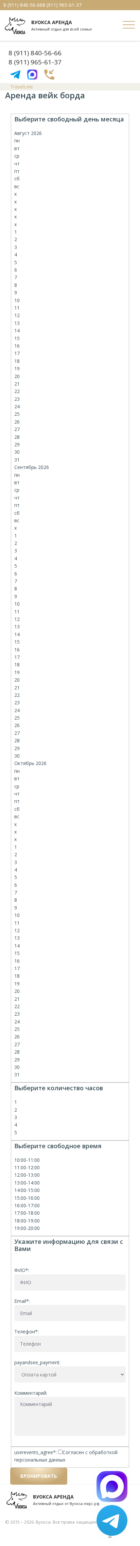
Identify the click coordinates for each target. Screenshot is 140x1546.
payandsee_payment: (37, 1362)
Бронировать (38, 1476)
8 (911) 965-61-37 (62, 5)
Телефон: (26, 1331)
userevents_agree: (36, 1452)
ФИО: (21, 1270)
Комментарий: (30, 1393)
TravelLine (21, 86)
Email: (22, 1301)
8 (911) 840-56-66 (22, 5)
